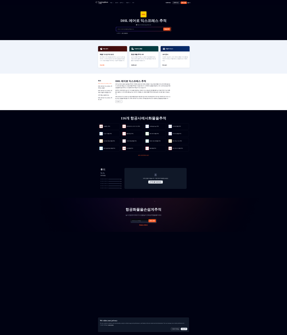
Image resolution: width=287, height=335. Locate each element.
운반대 (116, 2)
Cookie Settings (175, 328)
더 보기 (118, 101)
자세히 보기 (134, 65)
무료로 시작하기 (143, 225)
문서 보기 (164, 65)
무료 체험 (102, 65)
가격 (133, 2)
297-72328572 (125, 33)
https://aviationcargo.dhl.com (144, 24)
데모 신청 (183, 2)
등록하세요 (176, 2)
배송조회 (166, 29)
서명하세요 (168, 2)
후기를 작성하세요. (156, 182)
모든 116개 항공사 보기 (143, 155)
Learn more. (111, 325)
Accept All (184, 328)
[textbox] (144, 29)
